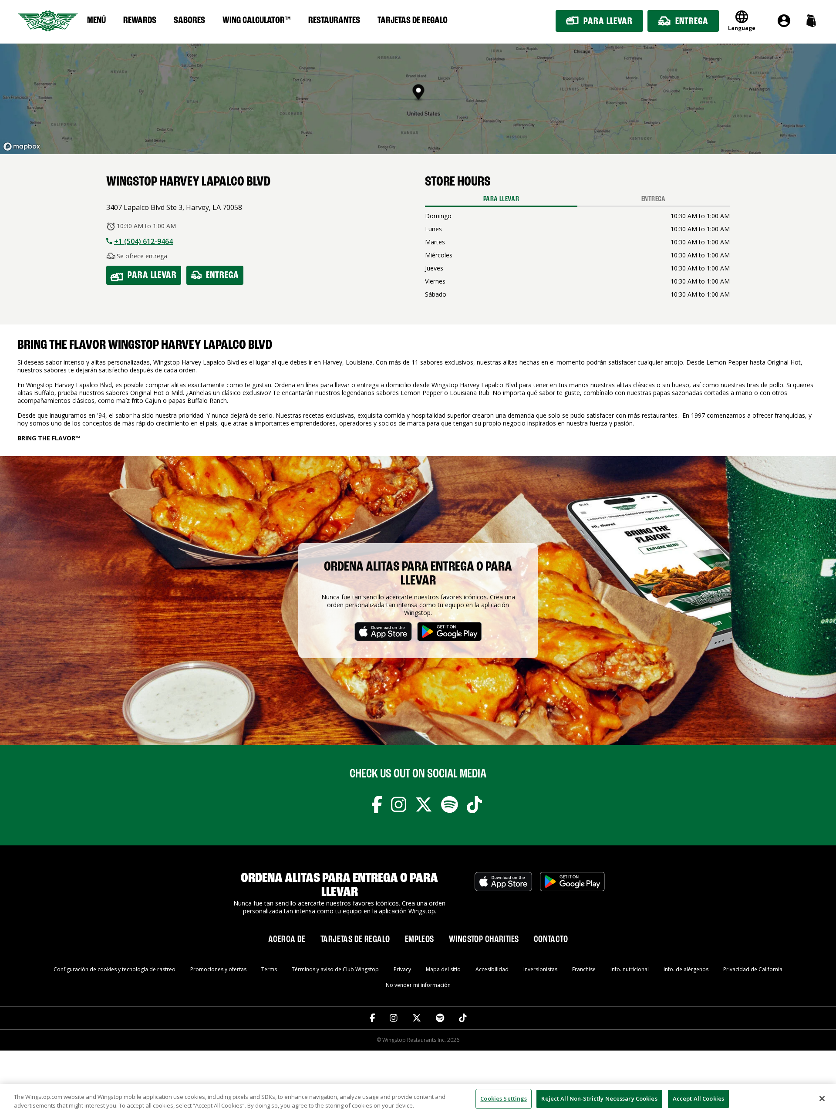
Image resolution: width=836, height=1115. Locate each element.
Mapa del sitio (443, 969)
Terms (269, 969)
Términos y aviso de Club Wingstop (335, 969)
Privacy (402, 969)
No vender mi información (418, 985)
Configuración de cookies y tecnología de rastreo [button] (114, 969)
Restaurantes (334, 20)
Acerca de (287, 939)
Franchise (584, 969)
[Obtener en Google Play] (572, 893)
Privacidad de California (752, 969)
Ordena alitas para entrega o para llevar (418, 574)
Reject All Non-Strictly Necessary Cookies (599, 1098)
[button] (811, 20)
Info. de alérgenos (686, 969)
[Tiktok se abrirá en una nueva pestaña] (474, 806)
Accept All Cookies (698, 1098)
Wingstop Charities (484, 939)
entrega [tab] (653, 199)
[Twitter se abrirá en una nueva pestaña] (423, 806)
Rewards (139, 20)
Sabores (189, 20)
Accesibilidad (492, 969)
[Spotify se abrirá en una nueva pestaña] (449, 806)
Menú (96, 20)
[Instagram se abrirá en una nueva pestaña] (398, 806)
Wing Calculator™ (256, 20)
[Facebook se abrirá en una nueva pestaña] (376, 806)
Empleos (419, 939)
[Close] (822, 1098)
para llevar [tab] (501, 199)
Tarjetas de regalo (413, 20)
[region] (418, 1099)
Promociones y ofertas (218, 969)
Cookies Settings (503, 1098)
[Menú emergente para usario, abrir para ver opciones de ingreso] (784, 20)
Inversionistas (540, 969)
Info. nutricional (629, 969)
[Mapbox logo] (22, 147)
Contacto (551, 939)
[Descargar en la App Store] (503, 893)
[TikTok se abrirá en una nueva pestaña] (463, 1018)
